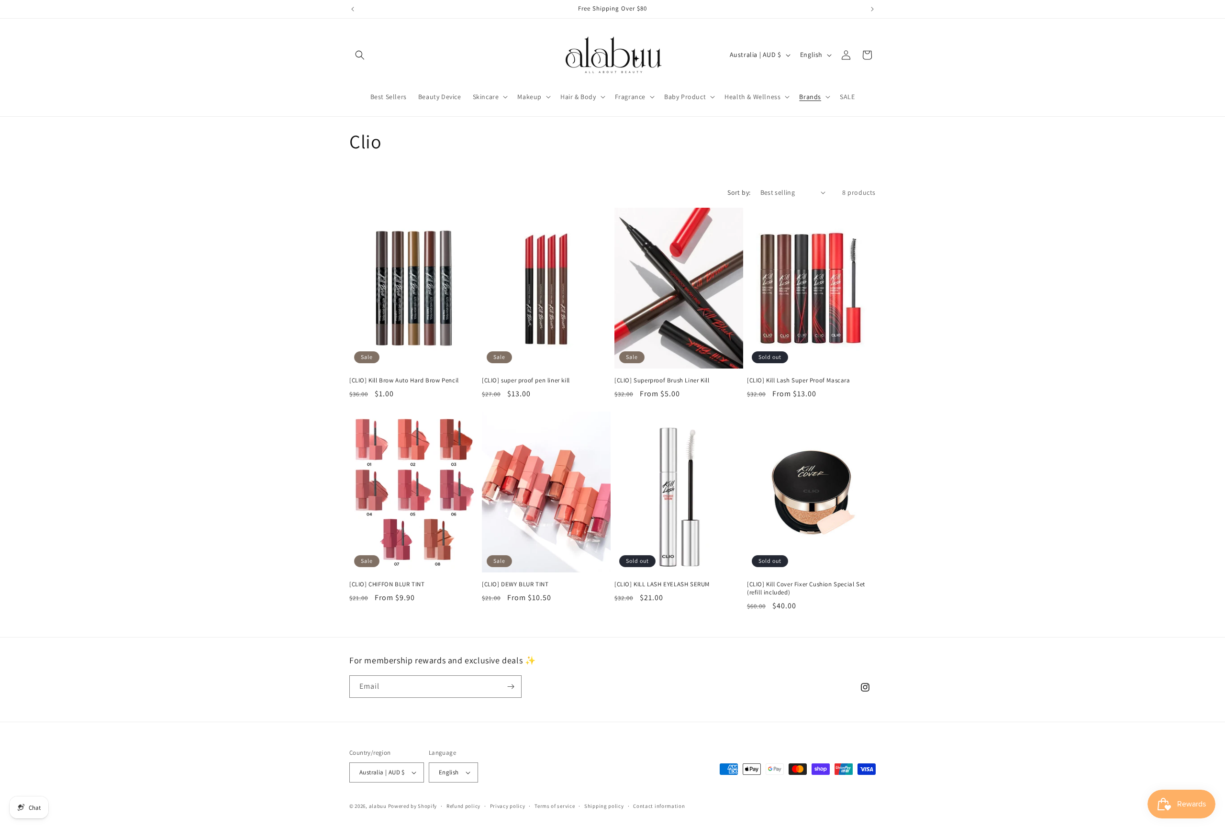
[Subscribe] (510, 686)
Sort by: (738, 192)
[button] (359, 55)
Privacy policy (507, 806)
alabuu (378, 806)
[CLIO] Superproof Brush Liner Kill (661, 380)
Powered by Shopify (412, 806)
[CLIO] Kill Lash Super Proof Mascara (798, 380)
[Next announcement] (872, 9)
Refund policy (463, 806)
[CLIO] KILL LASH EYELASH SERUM (662, 584)
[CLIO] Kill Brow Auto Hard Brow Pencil (404, 380)
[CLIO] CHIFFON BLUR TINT (386, 584)
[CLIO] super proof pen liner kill (526, 380)
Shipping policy (604, 806)
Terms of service (555, 806)
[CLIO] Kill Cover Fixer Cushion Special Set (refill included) (806, 588)
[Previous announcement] (352, 9)
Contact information (659, 806)
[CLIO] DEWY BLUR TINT (515, 584)
